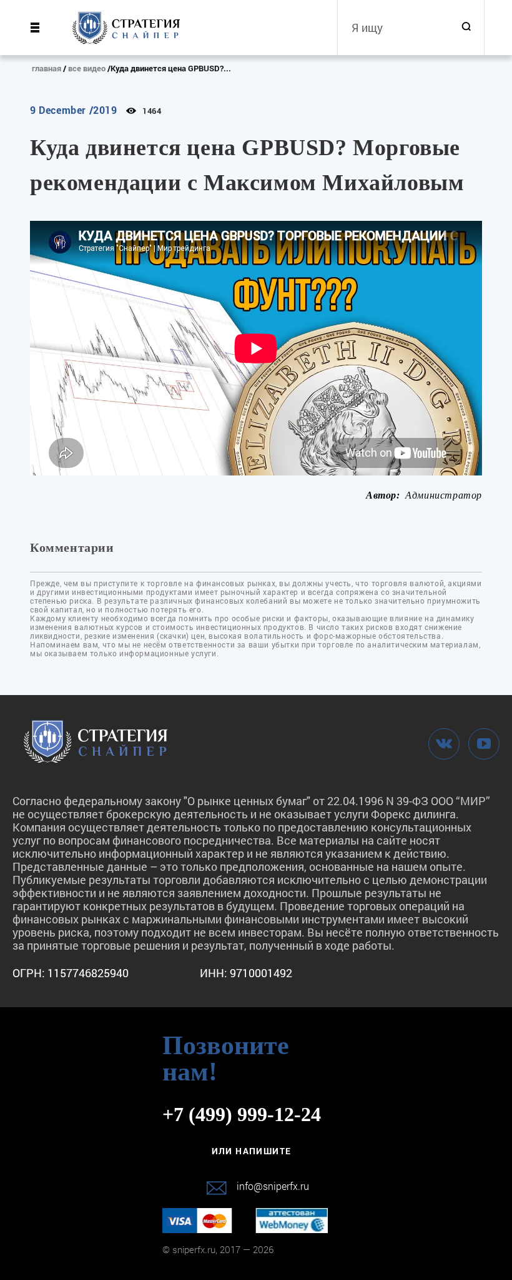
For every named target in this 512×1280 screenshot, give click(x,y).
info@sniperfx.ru (273, 1185)
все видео (87, 68)
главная (46, 68)
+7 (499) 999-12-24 (241, 1114)
